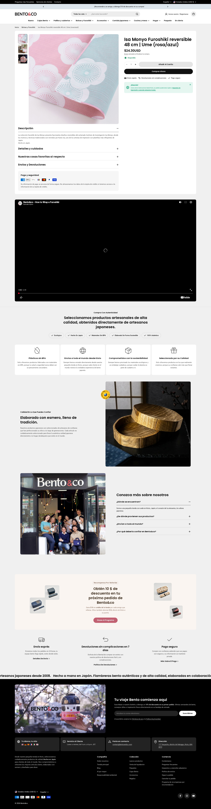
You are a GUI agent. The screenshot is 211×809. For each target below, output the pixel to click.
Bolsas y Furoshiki (28, 27)
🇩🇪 (25, 744)
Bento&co (24, 803)
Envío (126, 54)
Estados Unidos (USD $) (185, 2)
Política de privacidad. (153, 719)
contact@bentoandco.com (122, 744)
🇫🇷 (31, 744)
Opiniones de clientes (44, 2)
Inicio (17, 27)
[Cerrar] (190, 85)
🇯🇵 (37, 744)
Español (166, 2)
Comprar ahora (158, 71)
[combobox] (105, 14)
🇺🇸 (22, 744)
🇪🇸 (28, 744)
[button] (43, 6)
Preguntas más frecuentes (24, 2)
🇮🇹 (34, 744)
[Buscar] (137, 14)
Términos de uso (137, 719)
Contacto (57, 2)
